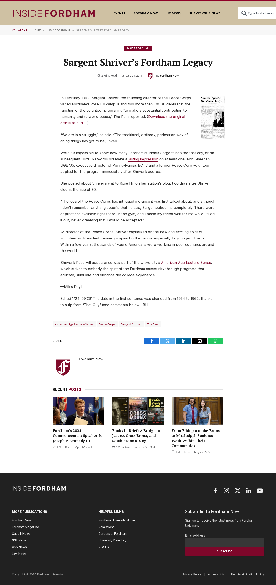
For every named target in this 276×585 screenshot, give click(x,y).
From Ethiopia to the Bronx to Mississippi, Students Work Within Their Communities (196, 438)
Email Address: (195, 535)
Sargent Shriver (131, 324)
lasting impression (143, 159)
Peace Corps (107, 324)
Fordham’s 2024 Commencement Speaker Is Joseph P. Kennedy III (77, 435)
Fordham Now (146, 13)
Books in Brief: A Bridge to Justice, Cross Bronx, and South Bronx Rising (136, 435)
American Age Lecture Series (186, 262)
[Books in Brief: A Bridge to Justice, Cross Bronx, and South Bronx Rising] (138, 411)
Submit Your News (204, 13)
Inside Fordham (138, 48)
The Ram (153, 324)
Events (119, 13)
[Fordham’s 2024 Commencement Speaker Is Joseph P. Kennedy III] (78, 411)
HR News (173, 13)
